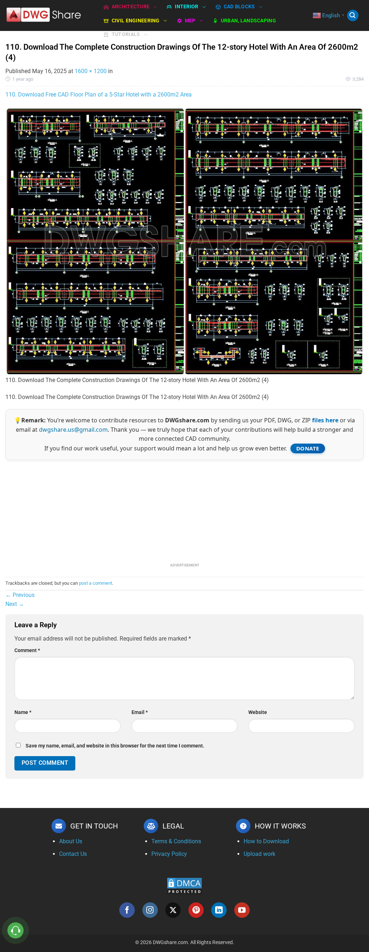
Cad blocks (239, 7)
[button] (353, 16)
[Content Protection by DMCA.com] (184, 885)
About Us (70, 841)
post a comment (95, 583)
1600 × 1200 (91, 71)
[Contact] (16, 930)
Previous (20, 595)
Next (14, 604)
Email (140, 712)
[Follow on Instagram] (150, 910)
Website (257, 712)
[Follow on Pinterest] (196, 910)
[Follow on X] (173, 910)
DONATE (307, 448)
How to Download (266, 841)
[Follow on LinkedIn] (219, 910)
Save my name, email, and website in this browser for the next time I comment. (115, 746)
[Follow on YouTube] (242, 910)
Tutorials (126, 34)
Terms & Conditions (176, 841)
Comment (27, 650)
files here (325, 420)
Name (22, 712)
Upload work (259, 853)
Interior (186, 7)
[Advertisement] (184, 510)
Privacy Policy (169, 853)
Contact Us (73, 853)
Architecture (131, 7)
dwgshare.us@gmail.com (73, 430)
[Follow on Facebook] (127, 910)
